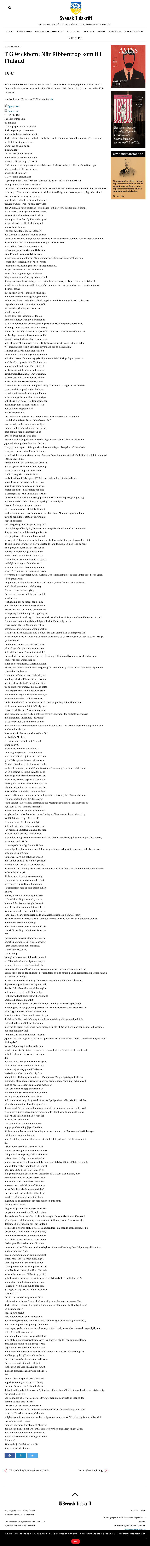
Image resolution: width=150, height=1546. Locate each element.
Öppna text (13, 111)
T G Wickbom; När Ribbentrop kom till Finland (53, 57)
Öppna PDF (13, 106)
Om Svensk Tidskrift (49, 31)
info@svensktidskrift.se (135, 1529)
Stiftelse (73, 31)
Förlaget (114, 31)
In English (75, 38)
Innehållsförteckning (90, 1470)
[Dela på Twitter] (32, 1456)
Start (10, 31)
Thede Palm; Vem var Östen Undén (29, 1470)
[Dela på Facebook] (9, 1456)
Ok (75, 1541)
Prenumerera (134, 31)
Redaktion (24, 31)
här (51, 99)
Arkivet (88, 31)
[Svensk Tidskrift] (76, 19)
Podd (101, 31)
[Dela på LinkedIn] (21, 1456)
